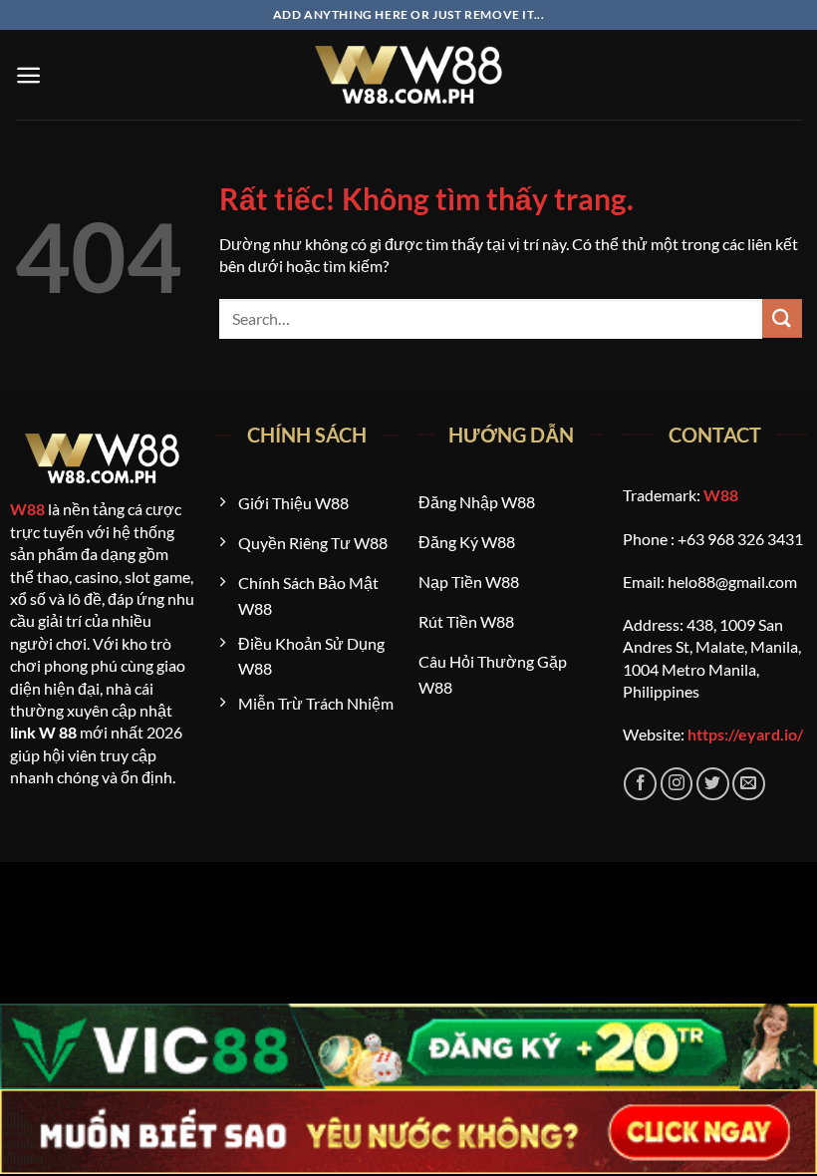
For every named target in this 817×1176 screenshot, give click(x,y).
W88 (27, 508)
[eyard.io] (408, 75)
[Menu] (28, 75)
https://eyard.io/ (745, 734)
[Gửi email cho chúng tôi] (748, 783)
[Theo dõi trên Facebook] (640, 783)
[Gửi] (782, 318)
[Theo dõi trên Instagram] (677, 783)
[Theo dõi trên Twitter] (712, 783)
